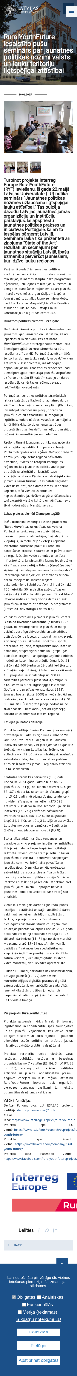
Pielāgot (39, 1345)
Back (18, 1245)
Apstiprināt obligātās (38, 1360)
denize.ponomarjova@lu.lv (36, 1110)
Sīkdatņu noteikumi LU (38, 1319)
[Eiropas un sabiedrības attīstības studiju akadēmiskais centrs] (20, 10)
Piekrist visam (38, 1332)
